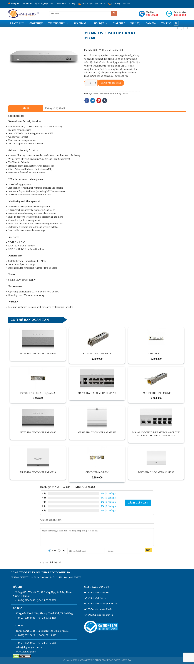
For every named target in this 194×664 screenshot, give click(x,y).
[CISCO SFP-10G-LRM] (97, 457)
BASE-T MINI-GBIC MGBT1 (156, 393)
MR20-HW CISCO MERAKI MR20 (38, 472)
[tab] (25, 108)
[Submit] (114, 13)
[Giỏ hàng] (176, 23)
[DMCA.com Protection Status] (22, 655)
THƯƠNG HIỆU (56, 23)
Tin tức (166, 23)
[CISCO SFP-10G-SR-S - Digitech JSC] (38, 378)
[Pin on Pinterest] (98, 100)
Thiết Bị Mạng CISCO (119, 94)
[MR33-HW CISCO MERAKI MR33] (156, 457)
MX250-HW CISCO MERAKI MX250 (97, 393)
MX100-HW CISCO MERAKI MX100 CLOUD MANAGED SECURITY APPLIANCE (156, 434)
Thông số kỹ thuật (55, 108)
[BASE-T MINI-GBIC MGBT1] (156, 378)
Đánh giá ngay (138, 502)
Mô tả (26, 108)
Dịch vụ (135, 23)
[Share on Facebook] (86, 100)
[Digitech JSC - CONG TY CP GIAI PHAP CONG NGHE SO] (23, 13)
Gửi (148, 550)
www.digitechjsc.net (26, 651)
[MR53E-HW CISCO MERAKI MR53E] (97, 417)
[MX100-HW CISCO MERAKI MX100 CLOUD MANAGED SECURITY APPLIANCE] (156, 417)
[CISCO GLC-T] (156, 338)
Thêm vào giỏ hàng (110, 82)
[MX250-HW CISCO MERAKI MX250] (97, 378)
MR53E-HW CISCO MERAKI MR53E (97, 432)
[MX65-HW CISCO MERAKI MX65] (38, 417)
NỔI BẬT (99, 23)
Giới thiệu (36, 23)
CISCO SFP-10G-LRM (97, 472)
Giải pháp (119, 23)
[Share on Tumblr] (104, 100)
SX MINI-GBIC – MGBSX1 (97, 353)
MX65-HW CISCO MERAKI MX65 (38, 432)
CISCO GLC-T (156, 353)
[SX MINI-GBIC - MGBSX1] (97, 338)
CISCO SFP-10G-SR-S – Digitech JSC (38, 393)
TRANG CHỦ (17, 23)
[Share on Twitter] (92, 100)
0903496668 (152, 15)
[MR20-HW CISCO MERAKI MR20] (38, 457)
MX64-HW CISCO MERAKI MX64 (38, 353)
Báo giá (151, 23)
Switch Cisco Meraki (101, 94)
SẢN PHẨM (80, 23)
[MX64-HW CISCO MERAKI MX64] (38, 338)
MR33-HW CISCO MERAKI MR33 (156, 472)
